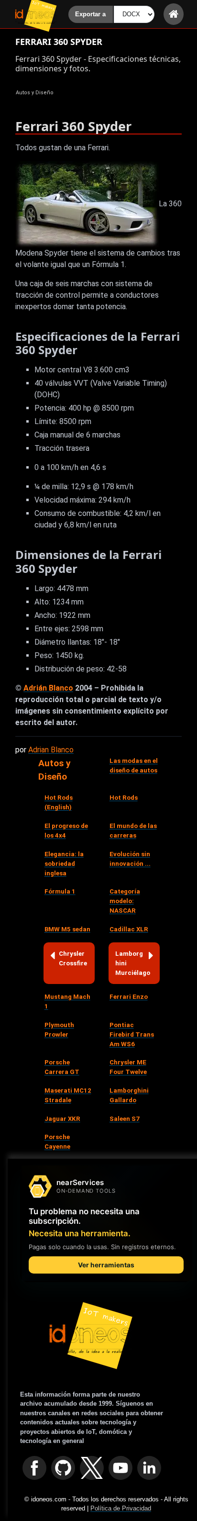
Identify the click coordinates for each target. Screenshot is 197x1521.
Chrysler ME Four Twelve (128, 1067)
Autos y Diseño (54, 770)
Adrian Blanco (51, 749)
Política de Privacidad (120, 1508)
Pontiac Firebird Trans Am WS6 (131, 1034)
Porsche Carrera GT (61, 1067)
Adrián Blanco (48, 688)
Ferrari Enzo (128, 996)
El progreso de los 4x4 (66, 830)
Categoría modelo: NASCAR (124, 901)
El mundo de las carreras (133, 830)
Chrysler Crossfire (73, 958)
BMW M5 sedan (67, 929)
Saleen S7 (124, 1118)
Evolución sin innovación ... (130, 858)
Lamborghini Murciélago (132, 963)
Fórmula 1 (60, 891)
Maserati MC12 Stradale (67, 1095)
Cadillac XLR (128, 929)
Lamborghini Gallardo (129, 1095)
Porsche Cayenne (57, 1141)
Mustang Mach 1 (67, 1001)
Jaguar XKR (62, 1118)
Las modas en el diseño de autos (133, 765)
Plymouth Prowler (59, 1029)
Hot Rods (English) (58, 802)
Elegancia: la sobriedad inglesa (64, 863)
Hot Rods (123, 797)
